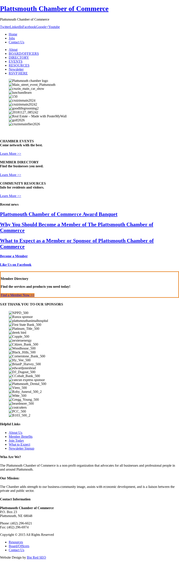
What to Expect (19, 444)
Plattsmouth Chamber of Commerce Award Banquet (58, 214)
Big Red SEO (36, 557)
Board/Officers (19, 546)
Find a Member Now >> (17, 295)
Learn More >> (10, 153)
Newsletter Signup (21, 448)
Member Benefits (21, 436)
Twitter (5, 27)
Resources (16, 542)
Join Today (16, 440)
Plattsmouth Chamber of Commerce (54, 8)
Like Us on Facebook (15, 264)
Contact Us (16, 550)
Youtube (54, 27)
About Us (15, 432)
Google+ (42, 27)
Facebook (29, 27)
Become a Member (14, 256)
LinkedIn (16, 27)
